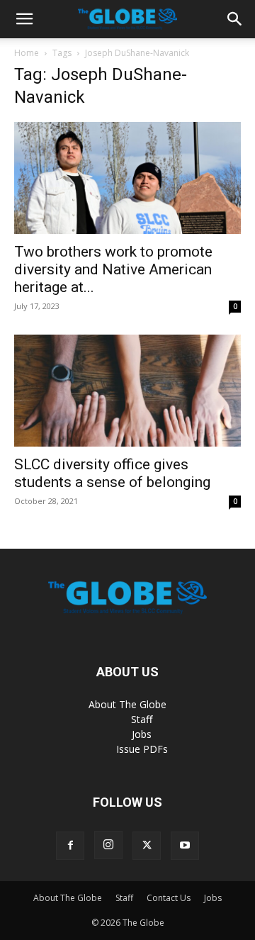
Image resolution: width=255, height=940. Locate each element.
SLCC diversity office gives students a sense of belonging (112, 473)
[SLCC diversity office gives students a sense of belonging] (127, 391)
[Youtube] (185, 846)
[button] (24, 19)
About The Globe (127, 704)
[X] (146, 846)
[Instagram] (108, 845)
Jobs (142, 734)
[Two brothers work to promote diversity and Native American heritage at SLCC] (127, 178)
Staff (141, 719)
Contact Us (169, 898)
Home (26, 53)
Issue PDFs (142, 749)
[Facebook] (70, 846)
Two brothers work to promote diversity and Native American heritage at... (113, 269)
